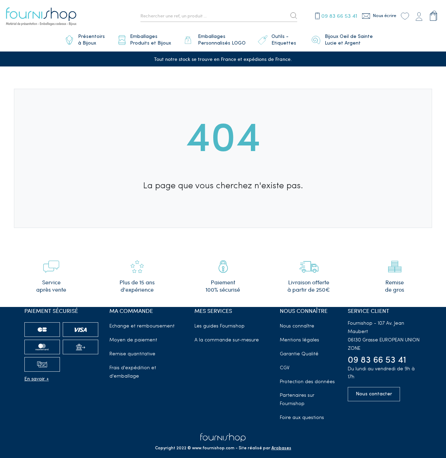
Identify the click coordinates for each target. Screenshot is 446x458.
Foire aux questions (302, 417)
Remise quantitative (132, 354)
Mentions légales (299, 340)
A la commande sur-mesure (226, 340)
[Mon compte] (419, 15)
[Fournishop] (41, 17)
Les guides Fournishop (219, 326)
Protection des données (307, 382)
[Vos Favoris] (405, 15)
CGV (285, 368)
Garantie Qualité (299, 354)
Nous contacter (374, 394)
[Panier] (434, 15)
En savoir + (36, 378)
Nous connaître (297, 326)
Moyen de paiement (133, 340)
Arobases (281, 448)
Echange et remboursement (142, 326)
